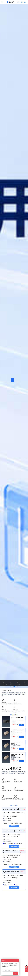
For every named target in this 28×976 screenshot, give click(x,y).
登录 (22, 2)
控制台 (18, 2)
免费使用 (21, 724)
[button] (10, 686)
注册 (25, 2)
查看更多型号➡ (14, 714)
